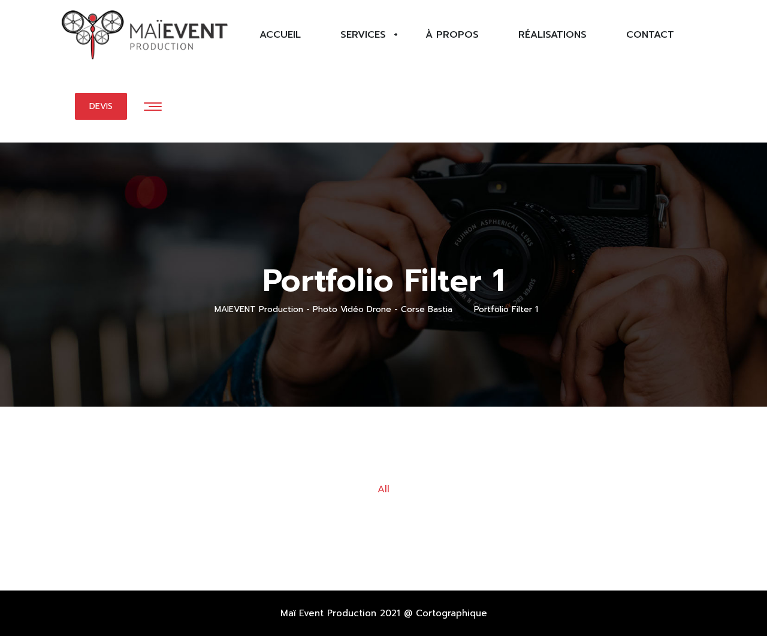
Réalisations (552, 35)
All (383, 489)
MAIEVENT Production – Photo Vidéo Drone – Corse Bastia (139, 41)
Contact (650, 35)
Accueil (280, 35)
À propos (452, 35)
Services (363, 35)
